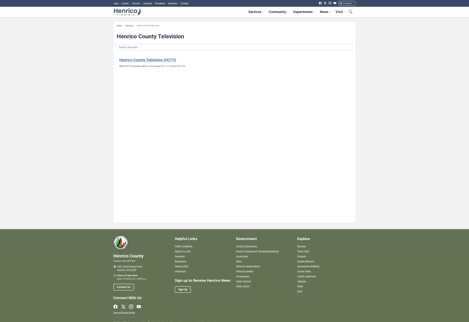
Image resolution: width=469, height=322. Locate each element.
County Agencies (305, 261)
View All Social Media (124, 312)
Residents (160, 3)
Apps (299, 291)
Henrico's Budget (244, 271)
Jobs (116, 3)
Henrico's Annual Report (248, 266)
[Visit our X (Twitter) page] (123, 307)
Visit (339, 12)
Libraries (147, 3)
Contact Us (123, 287)
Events (125, 3)
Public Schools (243, 281)
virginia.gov (180, 271)
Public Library (243, 286)
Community (277, 12)
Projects (301, 256)
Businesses (180, 261)
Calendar (301, 281)
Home (119, 25)
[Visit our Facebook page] (115, 307)
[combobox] (234, 47)
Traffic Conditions (184, 246)
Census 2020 (181, 266)
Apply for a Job (182, 251)
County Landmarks (306, 276)
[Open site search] (350, 12)
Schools (136, 3)
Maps (300, 286)
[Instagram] (330, 3)
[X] (325, 3)
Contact (185, 3)
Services (254, 12)
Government (242, 256)
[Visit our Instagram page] (131, 307)
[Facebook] (320, 3)
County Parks (304, 271)
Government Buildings (308, 266)
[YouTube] (335, 3)
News (324, 12)
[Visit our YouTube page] (139, 307)
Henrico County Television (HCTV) (147, 60)
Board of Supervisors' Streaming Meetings (257, 251)
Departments (303, 12)
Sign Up (182, 289)
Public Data (303, 251)
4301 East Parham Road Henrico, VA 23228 (129, 268)
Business (173, 3)
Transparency (243, 276)
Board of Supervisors (246, 246)
